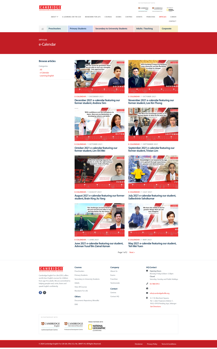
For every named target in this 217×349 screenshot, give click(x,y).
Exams (118, 17)
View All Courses (81, 287)
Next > (132, 252)
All (41, 70)
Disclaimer (139, 344)
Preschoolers (55, 29)
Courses (108, 17)
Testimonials (115, 283)
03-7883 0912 (154, 284)
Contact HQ (114, 297)
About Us (113, 271)
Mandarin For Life (93, 17)
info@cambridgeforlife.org (159, 293)
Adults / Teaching (144, 29)
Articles (162, 17)
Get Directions (155, 307)
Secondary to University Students (111, 29)
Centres (128, 17)
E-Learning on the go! (71, 17)
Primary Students (78, 29)
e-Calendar (44, 73)
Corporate (166, 29)
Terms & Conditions (169, 344)
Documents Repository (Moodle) (87, 301)
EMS (76, 304)
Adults (77, 283)
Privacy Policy (152, 344)
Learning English (47, 76)
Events (139, 17)
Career (173, 17)
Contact (172, 21)
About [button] (54, 17)
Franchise (150, 17)
